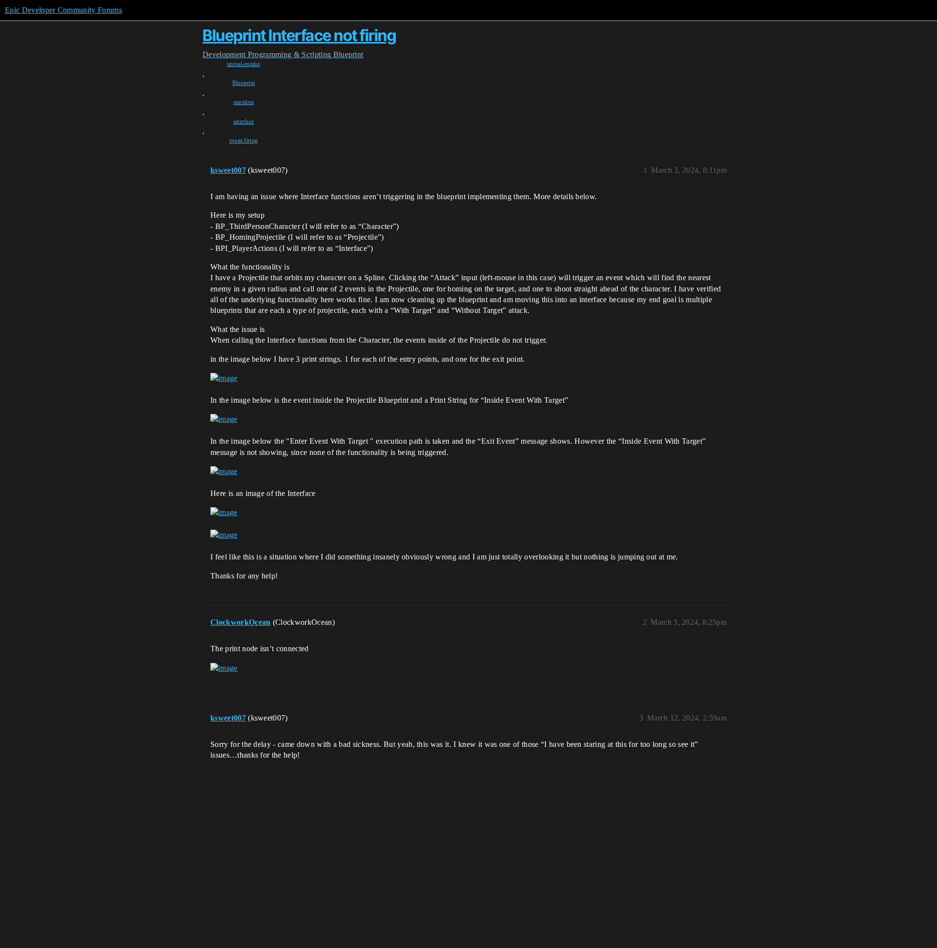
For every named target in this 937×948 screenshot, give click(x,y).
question (243, 102)
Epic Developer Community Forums (63, 10)
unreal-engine (243, 64)
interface (243, 121)
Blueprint (243, 83)
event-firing (243, 140)
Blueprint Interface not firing (299, 35)
